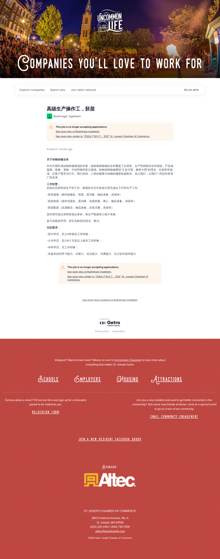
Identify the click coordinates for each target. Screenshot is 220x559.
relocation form (45, 412)
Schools (48, 379)
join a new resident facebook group (110, 439)
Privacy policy (102, 331)
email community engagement (174, 417)
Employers (87, 379)
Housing (128, 379)
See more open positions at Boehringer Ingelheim (110, 299)
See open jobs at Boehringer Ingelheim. (78, 131)
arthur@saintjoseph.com (110, 531)
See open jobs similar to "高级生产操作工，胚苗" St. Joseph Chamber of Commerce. (103, 136)
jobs (57, 90)
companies (32, 90)
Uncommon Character (127, 360)
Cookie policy (118, 331)
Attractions (168, 379)
